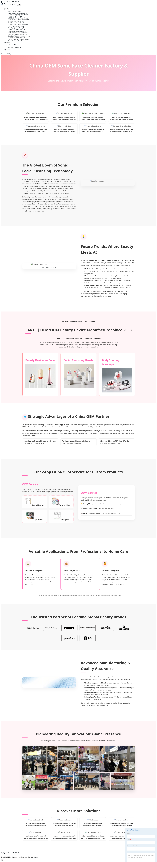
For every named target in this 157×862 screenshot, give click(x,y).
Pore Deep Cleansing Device (16, 26)
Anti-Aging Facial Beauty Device (17, 28)
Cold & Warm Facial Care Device (17, 23)
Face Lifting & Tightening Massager (18, 19)
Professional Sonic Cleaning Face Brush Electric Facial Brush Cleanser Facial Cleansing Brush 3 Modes (93, 118)
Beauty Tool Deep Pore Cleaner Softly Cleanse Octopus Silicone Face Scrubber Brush (121, 837)
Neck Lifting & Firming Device (17, 31)
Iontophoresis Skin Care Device (17, 21)
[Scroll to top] (2, 860)
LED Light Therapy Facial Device (18, 18)
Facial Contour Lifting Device (16, 41)
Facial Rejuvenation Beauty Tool (17, 34)
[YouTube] (4, 3)
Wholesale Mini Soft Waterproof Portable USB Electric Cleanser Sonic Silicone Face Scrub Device (35, 837)
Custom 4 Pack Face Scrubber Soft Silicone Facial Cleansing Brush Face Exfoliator (64, 837)
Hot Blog (10, 46)
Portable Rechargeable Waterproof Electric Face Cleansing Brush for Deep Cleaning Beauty (93, 131)
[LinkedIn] (2, 3)
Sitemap (36, 857)
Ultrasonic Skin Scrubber (15, 16)
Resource (7, 42)
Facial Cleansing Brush (14, 11)
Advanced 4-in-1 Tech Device (49, 267)
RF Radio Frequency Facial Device (18, 14)
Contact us (7, 49)
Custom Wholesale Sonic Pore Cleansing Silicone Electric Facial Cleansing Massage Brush (36, 825)
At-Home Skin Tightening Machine (18, 24)
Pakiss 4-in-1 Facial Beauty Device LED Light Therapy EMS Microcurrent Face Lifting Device (93, 837)
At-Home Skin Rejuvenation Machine (19, 39)
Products (6, 10)
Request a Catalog (6, 54)
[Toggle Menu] (19, 5)
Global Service (12, 44)
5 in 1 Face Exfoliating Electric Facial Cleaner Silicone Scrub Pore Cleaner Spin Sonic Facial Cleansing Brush (35, 118)
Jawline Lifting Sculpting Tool (16, 29)
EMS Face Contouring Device (16, 37)
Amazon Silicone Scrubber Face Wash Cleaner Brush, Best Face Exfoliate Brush (121, 825)
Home (6, 8)
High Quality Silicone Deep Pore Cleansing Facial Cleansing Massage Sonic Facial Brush (64, 131)
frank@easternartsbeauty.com (11, 1)
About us (7, 51)
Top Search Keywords (14, 47)
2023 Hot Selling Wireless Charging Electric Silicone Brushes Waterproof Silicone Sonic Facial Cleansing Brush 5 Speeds (64, 118)
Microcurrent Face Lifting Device (17, 13)
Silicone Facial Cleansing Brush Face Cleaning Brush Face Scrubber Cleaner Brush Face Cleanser (121, 131)
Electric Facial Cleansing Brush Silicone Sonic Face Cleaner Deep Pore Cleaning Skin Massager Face (121, 118)
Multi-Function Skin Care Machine (18, 33)
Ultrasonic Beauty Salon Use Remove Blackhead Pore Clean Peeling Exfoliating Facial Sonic (64, 825)
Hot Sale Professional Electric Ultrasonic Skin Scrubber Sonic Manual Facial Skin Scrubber (92, 825)
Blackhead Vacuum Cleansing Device (19, 36)
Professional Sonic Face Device (108, 184)
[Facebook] (1, 3)
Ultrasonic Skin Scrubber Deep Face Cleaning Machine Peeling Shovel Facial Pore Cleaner (35, 131)
